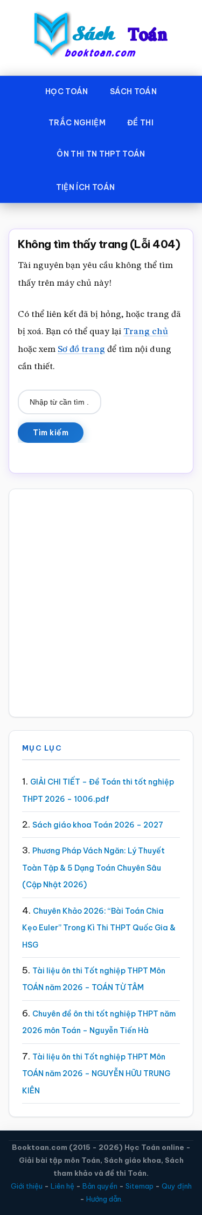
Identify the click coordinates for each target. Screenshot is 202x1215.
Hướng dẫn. (104, 1199)
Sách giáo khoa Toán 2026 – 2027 (97, 825)
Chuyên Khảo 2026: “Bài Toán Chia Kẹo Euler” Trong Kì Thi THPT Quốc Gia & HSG (99, 928)
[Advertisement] (101, 603)
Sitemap (140, 1186)
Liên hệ (62, 1186)
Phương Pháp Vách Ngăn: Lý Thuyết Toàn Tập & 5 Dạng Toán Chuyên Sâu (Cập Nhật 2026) (93, 867)
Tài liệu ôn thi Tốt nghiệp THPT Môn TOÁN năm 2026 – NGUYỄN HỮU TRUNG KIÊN (96, 1074)
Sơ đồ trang (81, 349)
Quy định (177, 1186)
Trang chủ (145, 331)
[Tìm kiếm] (141, 185)
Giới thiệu (27, 1186)
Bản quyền (99, 1186)
